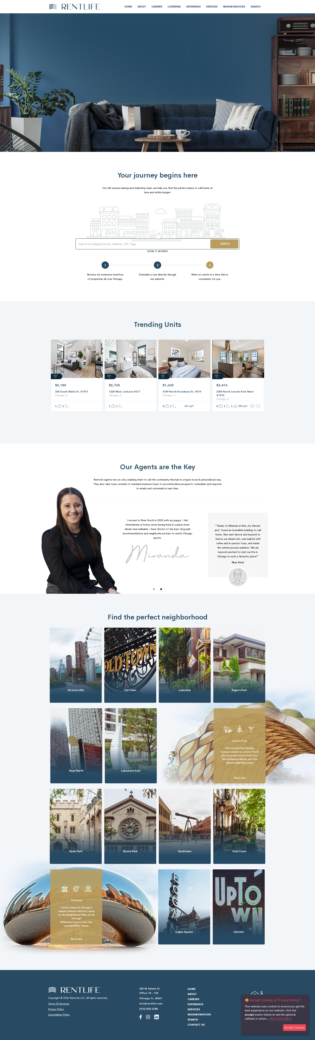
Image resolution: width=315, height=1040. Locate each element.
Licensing (174, 6)
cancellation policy (59, 1014)
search (255, 6)
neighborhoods (234, 6)
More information (280, 1018)
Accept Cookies (294, 1027)
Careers (156, 6)
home (128, 6)
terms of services (58, 1003)
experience (193, 6)
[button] (154, 589)
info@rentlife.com (150, 1003)
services (212, 6)
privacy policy (56, 1009)
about (141, 6)
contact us (196, 1024)
